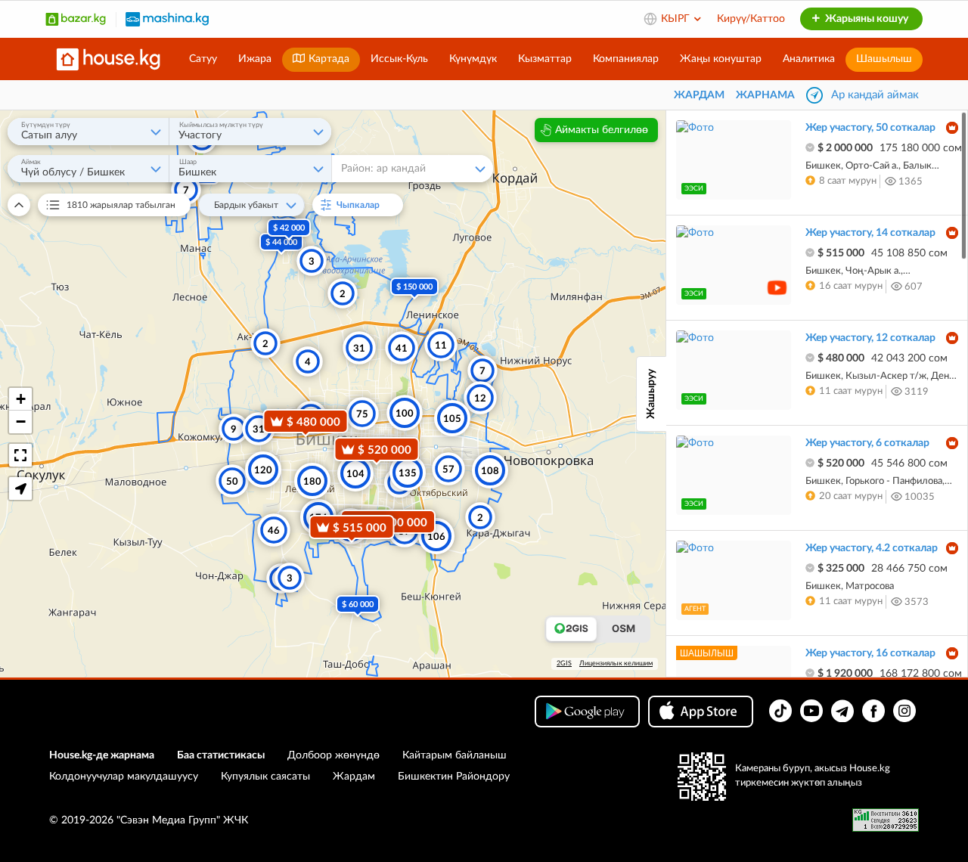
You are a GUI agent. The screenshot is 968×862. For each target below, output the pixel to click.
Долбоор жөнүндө (333, 755)
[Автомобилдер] (167, 19)
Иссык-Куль (399, 59)
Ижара (254, 59)
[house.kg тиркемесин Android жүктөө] (587, 711)
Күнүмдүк (473, 59)
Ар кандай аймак (875, 95)
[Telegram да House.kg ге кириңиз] (842, 710)
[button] (20, 399)
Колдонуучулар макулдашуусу (123, 776)
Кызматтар (545, 59)
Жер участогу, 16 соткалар (870, 653)
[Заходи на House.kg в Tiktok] (780, 710)
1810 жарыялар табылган (121, 204)
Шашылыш (884, 59)
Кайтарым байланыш (454, 755)
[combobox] (88, 131)
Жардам (354, 776)
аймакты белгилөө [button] (601, 130)
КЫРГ (677, 19)
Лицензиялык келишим (616, 663)
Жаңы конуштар (721, 59)
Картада (327, 59)
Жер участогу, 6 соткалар (867, 443)
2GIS (564, 663)
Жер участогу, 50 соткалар (870, 127)
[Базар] (75, 19)
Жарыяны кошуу (865, 19)
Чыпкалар (365, 204)
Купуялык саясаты (265, 776)
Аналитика (809, 59)
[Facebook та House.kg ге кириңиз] (873, 710)
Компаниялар (626, 59)
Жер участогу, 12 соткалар (870, 338)
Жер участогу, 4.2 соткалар (871, 548)
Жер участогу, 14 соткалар (870, 233)
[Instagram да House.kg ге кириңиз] (904, 710)
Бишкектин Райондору (454, 776)
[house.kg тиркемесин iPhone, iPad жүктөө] (701, 711)
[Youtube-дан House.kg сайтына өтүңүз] (811, 710)
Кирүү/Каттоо (751, 19)
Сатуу (203, 59)
